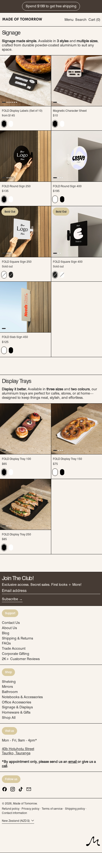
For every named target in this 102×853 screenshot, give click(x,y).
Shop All (8, 717)
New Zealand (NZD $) (16, 820)
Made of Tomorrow (25, 803)
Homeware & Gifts (16, 712)
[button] (81, 19)
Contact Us (11, 623)
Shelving (9, 682)
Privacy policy (30, 808)
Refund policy (10, 808)
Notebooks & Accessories (22, 697)
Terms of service (52, 808)
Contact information (14, 813)
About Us (9, 628)
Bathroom (10, 692)
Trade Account (13, 648)
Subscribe (10, 599)
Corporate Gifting (15, 654)
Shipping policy (75, 808)
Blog (5, 633)
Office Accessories (16, 702)
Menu (69, 20)
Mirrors (7, 686)
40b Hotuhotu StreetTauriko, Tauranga (18, 751)
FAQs (6, 643)
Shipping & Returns (17, 638)
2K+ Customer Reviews (21, 659)
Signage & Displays (17, 707)
